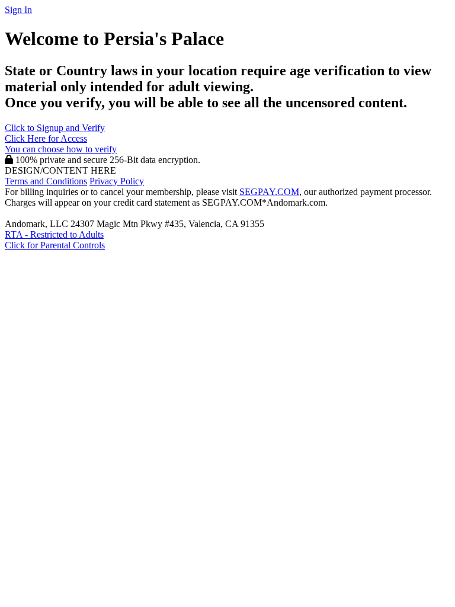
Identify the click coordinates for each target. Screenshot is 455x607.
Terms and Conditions (46, 181)
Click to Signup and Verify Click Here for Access (61, 138)
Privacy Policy (116, 181)
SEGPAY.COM (269, 192)
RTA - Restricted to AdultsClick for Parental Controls (55, 239)
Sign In (18, 10)
